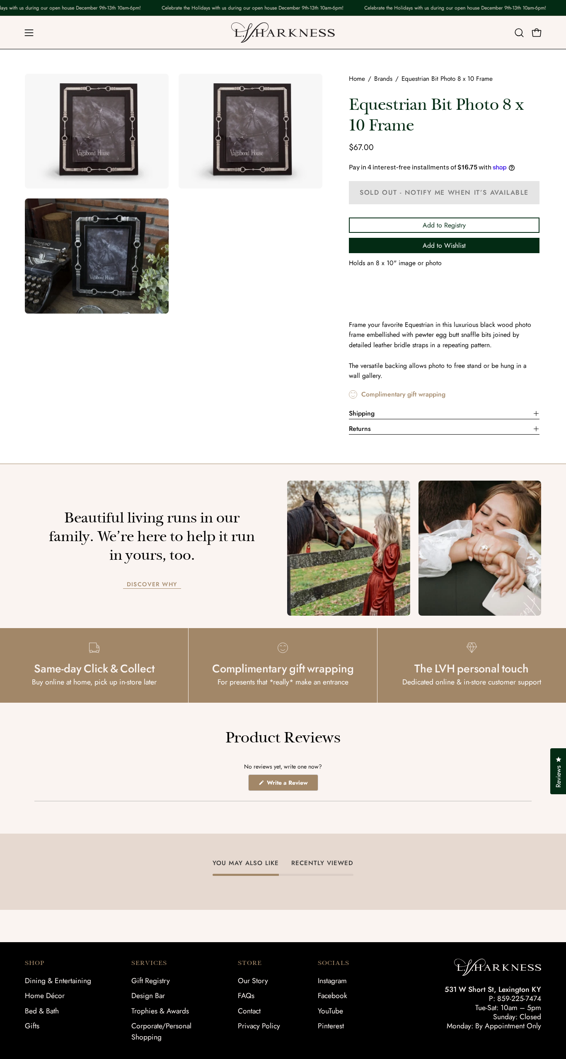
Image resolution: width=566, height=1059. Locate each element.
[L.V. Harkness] (283, 32)
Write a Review (291, 784)
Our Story (253, 980)
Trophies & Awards (160, 1011)
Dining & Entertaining (58, 980)
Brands (383, 78)
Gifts (32, 1025)
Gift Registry (150, 980)
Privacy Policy (259, 1025)
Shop (34, 963)
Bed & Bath (42, 1011)
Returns (360, 428)
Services (149, 963)
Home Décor (45, 995)
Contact (249, 1011)
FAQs (246, 995)
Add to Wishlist (444, 245)
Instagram (332, 980)
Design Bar (148, 995)
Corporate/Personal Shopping (161, 1031)
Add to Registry (444, 225)
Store (250, 963)
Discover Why (152, 584)
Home (357, 78)
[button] (519, 32)
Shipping (362, 413)
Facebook (332, 995)
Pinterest (331, 1025)
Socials (333, 963)
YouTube (330, 1011)
